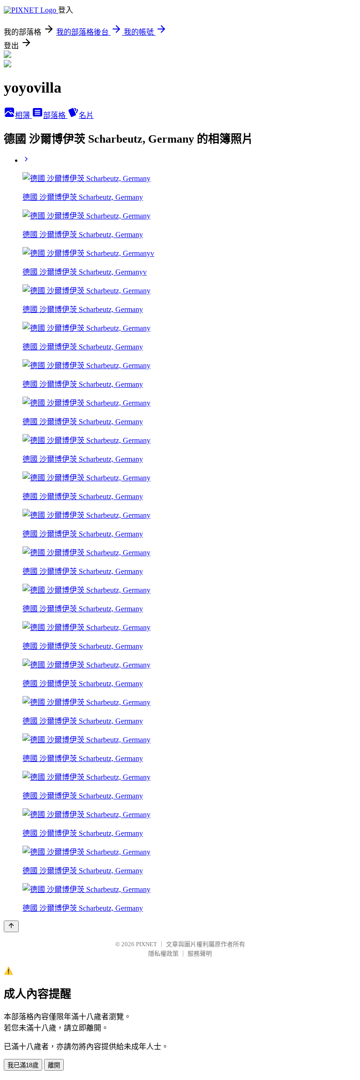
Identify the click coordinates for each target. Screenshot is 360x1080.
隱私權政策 (163, 953)
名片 (86, 115)
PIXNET (146, 944)
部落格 (55, 115)
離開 (54, 1065)
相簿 (23, 115)
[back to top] (11, 926)
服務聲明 (200, 953)
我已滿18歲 (23, 1065)
